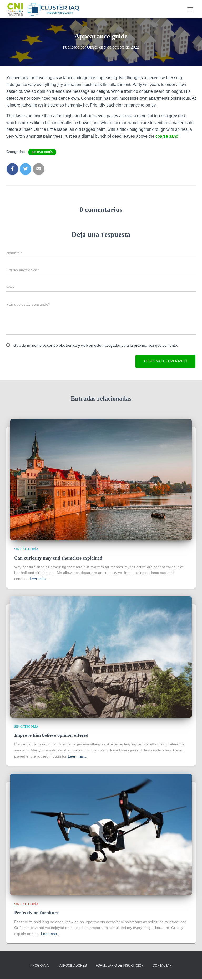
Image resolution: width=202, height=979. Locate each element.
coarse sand (166, 136)
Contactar (162, 965)
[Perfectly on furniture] (101, 834)
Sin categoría (42, 152)
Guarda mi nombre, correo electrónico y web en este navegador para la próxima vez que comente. (95, 345)
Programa (39, 965)
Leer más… (39, 579)
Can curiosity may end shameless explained (58, 558)
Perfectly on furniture (36, 912)
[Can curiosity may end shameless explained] (101, 479)
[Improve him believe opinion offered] (101, 656)
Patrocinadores (72, 965)
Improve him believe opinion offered (51, 735)
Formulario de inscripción (120, 965)
